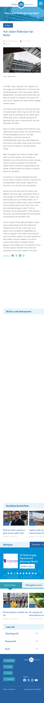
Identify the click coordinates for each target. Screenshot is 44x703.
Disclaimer (10, 678)
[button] (8, 572)
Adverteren (10, 660)
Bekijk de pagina (27, 562)
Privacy (9, 672)
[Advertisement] (22, 284)
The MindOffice (36, 688)
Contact (9, 666)
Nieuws (8, 25)
